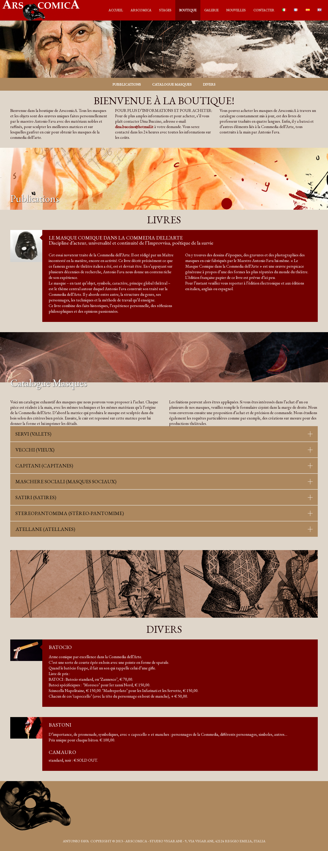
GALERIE (211, 10)
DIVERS (209, 84)
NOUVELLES (236, 10)
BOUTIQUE (188, 10)
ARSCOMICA (141, 10)
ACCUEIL (116, 10)
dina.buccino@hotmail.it (134, 126)
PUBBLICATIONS (126, 84)
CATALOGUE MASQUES (172, 84)
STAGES (165, 10)
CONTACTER (263, 10)
